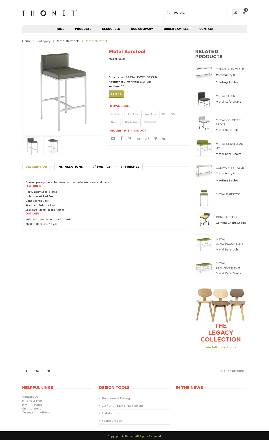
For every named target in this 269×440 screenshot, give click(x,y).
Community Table (230, 69)
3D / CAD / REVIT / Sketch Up (122, 406)
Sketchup (131, 122)
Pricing (116, 94)
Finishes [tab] (131, 166)
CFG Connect (31, 408)
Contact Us (30, 397)
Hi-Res (133, 114)
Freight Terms (32, 404)
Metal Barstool (229, 194)
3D (173, 114)
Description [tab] (36, 166)
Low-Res (149, 114)
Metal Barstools (68, 41)
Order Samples (176, 29)
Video (118, 114)
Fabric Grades (112, 421)
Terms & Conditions (36, 412)
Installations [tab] (70, 166)
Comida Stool (227, 217)
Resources (111, 29)
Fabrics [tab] (103, 166)
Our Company (142, 29)
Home (60, 29)
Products (83, 29)
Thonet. (129, 436)
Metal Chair (225, 96)
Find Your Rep (32, 400)
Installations (111, 413)
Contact (206, 29)
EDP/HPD (150, 122)
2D (163, 114)
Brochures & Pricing (116, 398)
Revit (115, 122)
